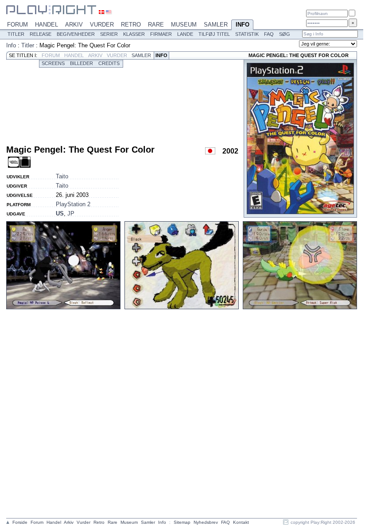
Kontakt (241, 522)
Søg (284, 34)
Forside (19, 522)
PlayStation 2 (73, 204)
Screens (53, 63)
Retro (131, 24)
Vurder (102, 24)
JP (70, 213)
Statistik (247, 34)
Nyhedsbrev (206, 522)
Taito (62, 176)
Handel (46, 24)
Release (40, 34)
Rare (156, 24)
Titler (16, 34)
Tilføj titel (214, 34)
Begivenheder (76, 34)
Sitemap (182, 522)
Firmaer (161, 34)
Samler (216, 24)
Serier (109, 34)
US (60, 213)
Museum (184, 24)
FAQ (269, 34)
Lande (185, 34)
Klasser (134, 34)
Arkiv (74, 24)
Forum (17, 24)
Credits (109, 63)
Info (242, 24)
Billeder (81, 63)
